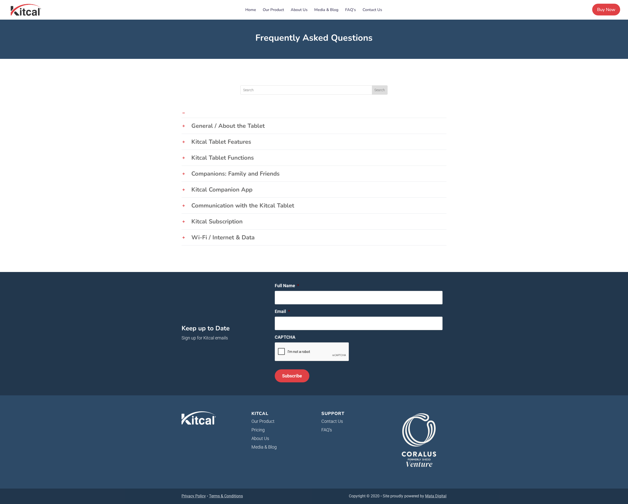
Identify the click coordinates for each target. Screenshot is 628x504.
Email (282, 311)
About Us (299, 10)
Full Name (287, 285)
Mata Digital (435, 496)
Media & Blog (326, 10)
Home (250, 10)
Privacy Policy (194, 496)
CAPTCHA (285, 337)
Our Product (273, 10)
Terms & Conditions (226, 496)
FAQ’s (350, 10)
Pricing (258, 429)
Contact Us (372, 10)
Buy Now (606, 10)
